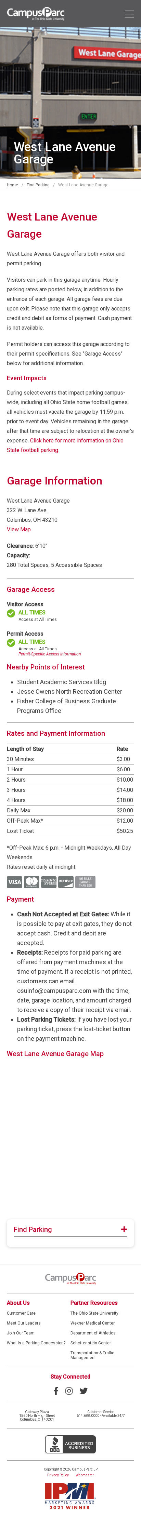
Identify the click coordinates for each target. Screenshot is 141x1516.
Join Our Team (21, 1333)
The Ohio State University (94, 1313)
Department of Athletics (93, 1333)
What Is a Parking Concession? (36, 1343)
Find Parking (38, 185)
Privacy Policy (58, 1475)
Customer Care (21, 1313)
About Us (18, 1303)
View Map (19, 529)
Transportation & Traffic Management (92, 1355)
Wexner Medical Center (92, 1323)
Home (12, 185)
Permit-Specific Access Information (49, 654)
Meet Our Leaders (24, 1323)
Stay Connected (70, 1376)
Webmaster (85, 1475)
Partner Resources (94, 1303)
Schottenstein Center (90, 1343)
